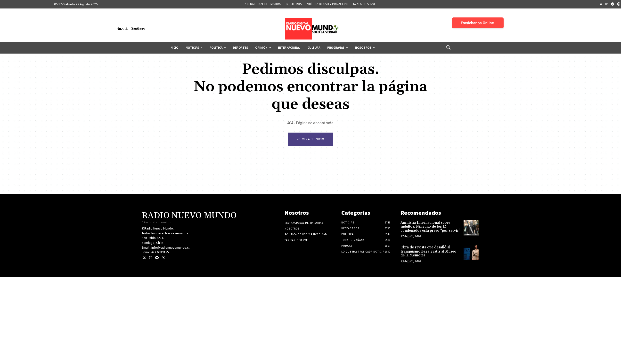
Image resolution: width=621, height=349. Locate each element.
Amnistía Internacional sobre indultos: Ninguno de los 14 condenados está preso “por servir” (430, 226)
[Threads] (163, 257)
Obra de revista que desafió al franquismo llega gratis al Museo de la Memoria (428, 251)
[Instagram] (607, 4)
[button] (448, 48)
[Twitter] (600, 4)
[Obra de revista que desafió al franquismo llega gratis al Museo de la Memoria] (471, 252)
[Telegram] (612, 4)
